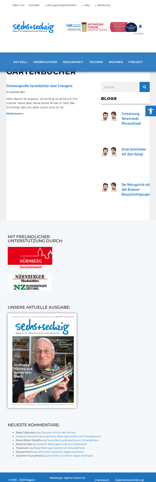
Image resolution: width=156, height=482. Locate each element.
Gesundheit (73, 62)
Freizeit (136, 62)
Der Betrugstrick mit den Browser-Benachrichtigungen (136, 189)
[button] (150, 111)
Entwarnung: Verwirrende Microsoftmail (131, 118)
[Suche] (145, 87)
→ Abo (85, 5)
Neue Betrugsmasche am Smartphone (75, 436)
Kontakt (34, 5)
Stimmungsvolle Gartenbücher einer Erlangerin (39, 85)
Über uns (18, 5)
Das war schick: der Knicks (58, 432)
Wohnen (116, 62)
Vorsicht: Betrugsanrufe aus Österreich (61, 444)
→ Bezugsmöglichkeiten (60, 5)
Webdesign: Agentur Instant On (68, 478)
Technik (96, 62)
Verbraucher (45, 62)
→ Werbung (102, 5)
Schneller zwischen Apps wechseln (61, 451)
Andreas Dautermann (30, 436)
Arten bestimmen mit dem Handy (134, 151)
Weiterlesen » (15, 113)
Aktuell (20, 62)
